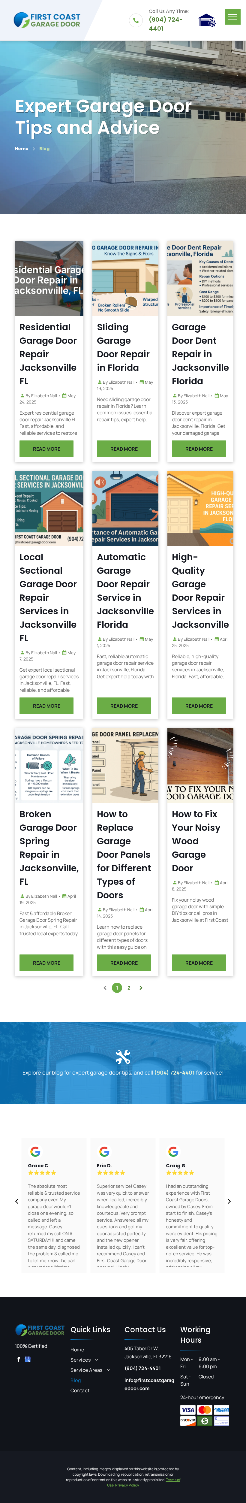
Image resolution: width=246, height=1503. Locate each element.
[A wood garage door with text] (200, 765)
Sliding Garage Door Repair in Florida (123, 347)
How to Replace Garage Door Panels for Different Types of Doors (124, 855)
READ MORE (46, 449)
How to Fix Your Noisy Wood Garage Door (196, 841)
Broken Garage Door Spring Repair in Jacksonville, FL (49, 848)
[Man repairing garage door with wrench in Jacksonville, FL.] (49, 278)
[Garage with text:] (200, 508)
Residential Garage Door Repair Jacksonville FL (48, 354)
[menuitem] (95, 1349)
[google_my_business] (28, 1360)
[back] (16, 1200)
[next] (229, 1200)
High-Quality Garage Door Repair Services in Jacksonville (200, 591)
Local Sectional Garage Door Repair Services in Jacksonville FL (48, 598)
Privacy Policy (127, 1485)
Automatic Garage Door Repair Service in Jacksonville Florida (125, 591)
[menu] (233, 17)
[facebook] (19, 1360)
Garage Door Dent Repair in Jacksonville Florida (200, 354)
